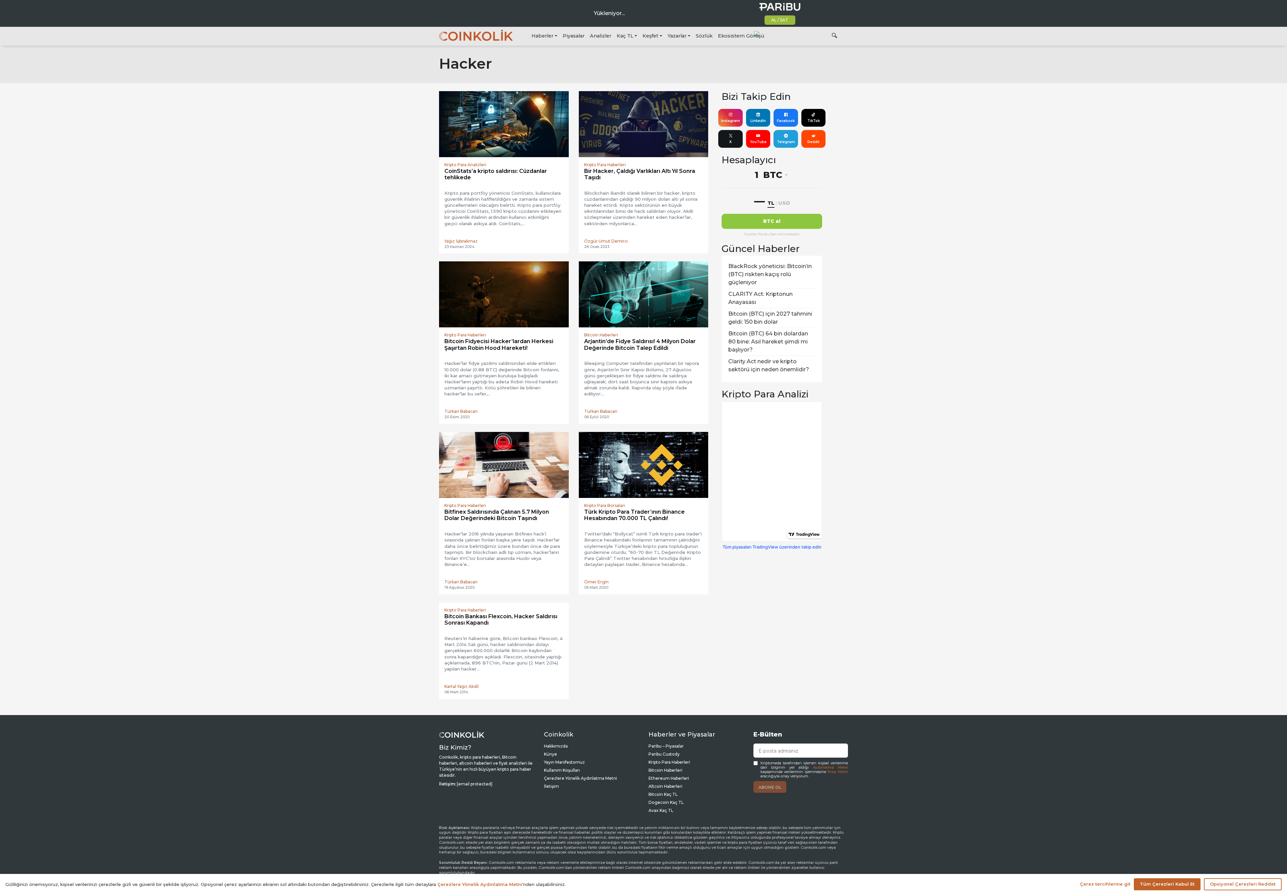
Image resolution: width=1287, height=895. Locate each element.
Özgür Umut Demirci (606, 241)
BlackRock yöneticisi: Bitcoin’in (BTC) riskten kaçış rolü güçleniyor (770, 274)
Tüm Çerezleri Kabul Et (1167, 884)
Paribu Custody (664, 754)
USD (784, 203)
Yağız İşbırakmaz (461, 241)
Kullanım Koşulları (562, 770)
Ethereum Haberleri (669, 778)
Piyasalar (574, 36)
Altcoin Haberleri (665, 786)
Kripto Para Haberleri (669, 762)
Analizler (600, 36)
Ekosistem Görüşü (741, 36)
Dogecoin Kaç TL (666, 802)
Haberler (542, 36)
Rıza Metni (838, 772)
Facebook (786, 121)
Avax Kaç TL (661, 810)
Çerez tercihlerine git (1105, 884)
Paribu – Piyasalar (666, 746)
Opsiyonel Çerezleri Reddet (1243, 884)
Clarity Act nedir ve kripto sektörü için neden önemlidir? (768, 365)
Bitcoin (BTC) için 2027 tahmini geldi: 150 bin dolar (770, 318)
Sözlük (704, 36)
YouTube (758, 142)
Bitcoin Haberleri (665, 770)
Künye (550, 754)
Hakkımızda (556, 746)
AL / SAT (779, 19)
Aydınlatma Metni (830, 767)
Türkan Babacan (461, 411)
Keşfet (650, 36)
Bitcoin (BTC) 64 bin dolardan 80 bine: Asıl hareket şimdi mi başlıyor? (768, 341)
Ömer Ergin (596, 581)
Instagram (730, 121)
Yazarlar (677, 36)
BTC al (772, 221)
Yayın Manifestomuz (564, 762)
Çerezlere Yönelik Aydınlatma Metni (580, 778)
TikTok (813, 121)
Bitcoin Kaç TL (663, 794)
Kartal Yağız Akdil (461, 686)
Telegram (786, 142)
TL (771, 203)
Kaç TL (625, 36)
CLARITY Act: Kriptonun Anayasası (760, 298)
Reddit (813, 142)
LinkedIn (758, 121)
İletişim (551, 786)
